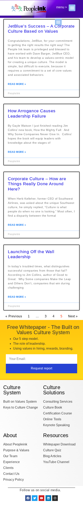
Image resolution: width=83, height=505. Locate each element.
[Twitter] (34, 498)
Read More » (17, 84)
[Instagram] (55, 498)
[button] (72, 7)
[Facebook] (28, 498)
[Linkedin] (48, 498)
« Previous (13, 316)
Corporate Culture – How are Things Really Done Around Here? (37, 183)
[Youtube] (41, 498)
